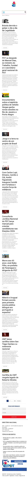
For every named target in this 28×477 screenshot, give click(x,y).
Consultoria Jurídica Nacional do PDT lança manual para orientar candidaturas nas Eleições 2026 (10, 223)
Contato (17, 475)
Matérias (7, 15)
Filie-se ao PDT (5, 475)
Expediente (12, 475)
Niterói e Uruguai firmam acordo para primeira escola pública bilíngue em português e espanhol (9, 304)
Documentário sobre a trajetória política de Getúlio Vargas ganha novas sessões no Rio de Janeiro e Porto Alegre (10, 107)
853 (15, 401)
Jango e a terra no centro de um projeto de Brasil (10, 141)
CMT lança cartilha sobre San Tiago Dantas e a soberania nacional (10, 344)
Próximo (19, 401)
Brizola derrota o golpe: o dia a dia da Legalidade (9, 28)
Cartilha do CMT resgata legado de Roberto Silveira (10, 377)
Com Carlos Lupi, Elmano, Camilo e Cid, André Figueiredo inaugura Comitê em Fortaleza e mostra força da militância (10, 181)
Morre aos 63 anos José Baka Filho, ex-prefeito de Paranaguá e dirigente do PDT (9, 265)
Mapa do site (22, 475)
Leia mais (5, 47)
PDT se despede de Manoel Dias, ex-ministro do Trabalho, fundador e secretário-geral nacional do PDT (10, 65)
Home (3, 15)
